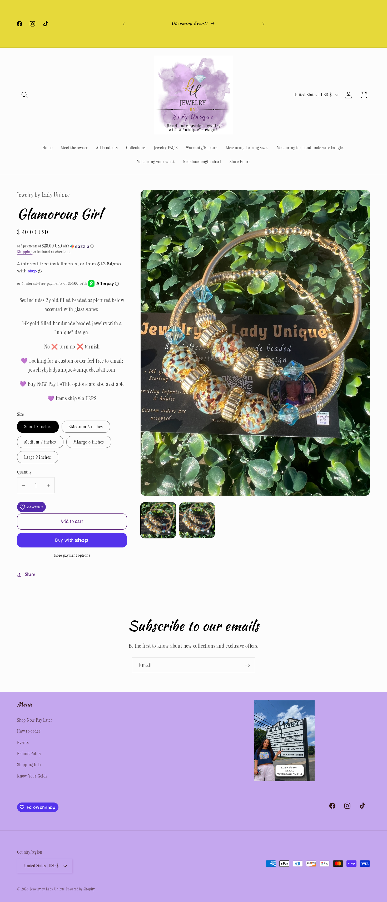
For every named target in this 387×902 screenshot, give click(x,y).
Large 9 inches (37, 457)
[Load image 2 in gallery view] (197, 520)
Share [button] (30, 574)
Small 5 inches (38, 426)
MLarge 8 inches (88, 442)
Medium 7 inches (40, 442)
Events (23, 742)
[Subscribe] (247, 665)
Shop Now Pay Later (34, 720)
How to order (28, 731)
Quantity (24, 472)
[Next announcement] (263, 23)
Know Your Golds (32, 776)
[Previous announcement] (124, 23)
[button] (24, 94)
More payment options (72, 555)
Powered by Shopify (80, 889)
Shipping (24, 252)
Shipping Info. (29, 764)
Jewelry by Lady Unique (47, 889)
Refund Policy (29, 753)
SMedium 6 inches (86, 426)
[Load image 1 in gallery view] (158, 520)
